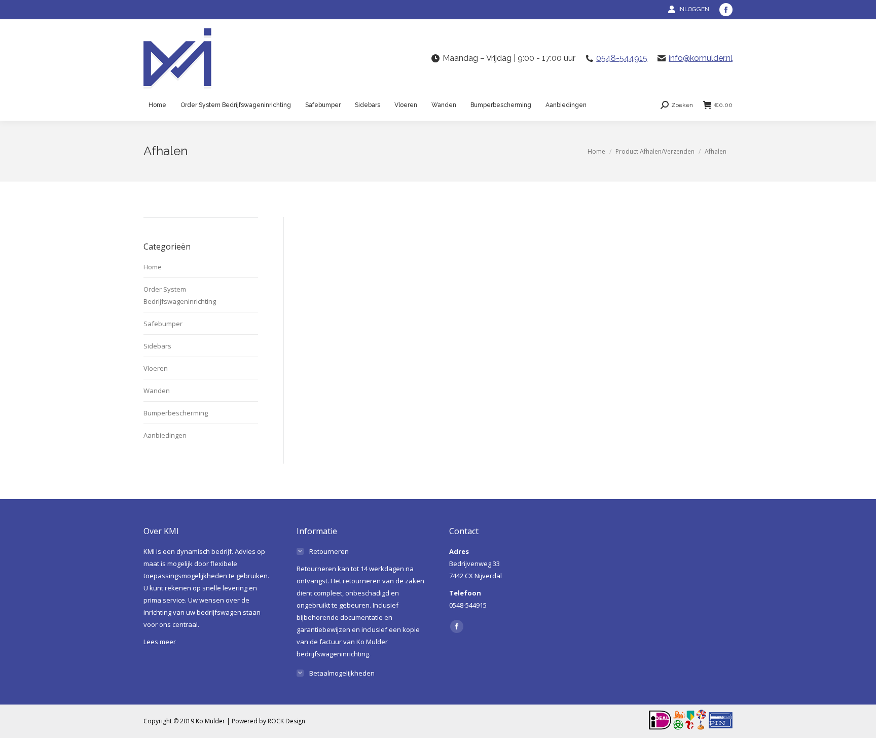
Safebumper (162, 323)
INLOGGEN (693, 9)
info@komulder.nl (701, 58)
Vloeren (155, 368)
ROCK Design (286, 721)
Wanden (156, 390)
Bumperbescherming (175, 412)
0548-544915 (621, 58)
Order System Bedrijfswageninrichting (179, 295)
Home (152, 266)
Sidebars (157, 345)
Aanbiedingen (165, 435)
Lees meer (159, 641)
